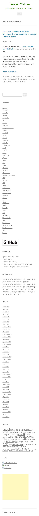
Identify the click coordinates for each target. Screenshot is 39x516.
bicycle (25, 429)
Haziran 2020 (6, 327)
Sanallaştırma (6, 193)
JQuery (4, 158)
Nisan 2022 (5, 312)
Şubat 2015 (5, 379)
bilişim (31, 430)
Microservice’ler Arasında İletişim (12, 289)
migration (17, 439)
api (14, 430)
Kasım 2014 (5, 384)
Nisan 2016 (5, 362)
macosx (29, 437)
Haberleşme (6, 145)
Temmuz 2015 (6, 374)
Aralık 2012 (5, 409)
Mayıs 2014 (5, 397)
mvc (8, 441)
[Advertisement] (15, 487)
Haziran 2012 (6, 412)
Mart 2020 (5, 332)
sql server (17, 444)
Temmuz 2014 (6, 392)
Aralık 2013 (5, 404)
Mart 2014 (5, 402)
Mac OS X (5, 168)
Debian (4, 123)
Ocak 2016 (5, 364)
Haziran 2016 (6, 359)
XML (3, 230)
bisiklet (6, 432)
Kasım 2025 (5, 307)
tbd (8, 446)
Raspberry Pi (6, 190)
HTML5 (4, 150)
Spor (3, 200)
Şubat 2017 (5, 352)
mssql (32, 439)
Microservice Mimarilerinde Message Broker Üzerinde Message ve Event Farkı (19, 34)
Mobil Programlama (8, 175)
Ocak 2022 (5, 319)
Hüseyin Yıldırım (19, 4)
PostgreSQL (6, 185)
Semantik (5, 195)
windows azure (24, 450)
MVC (3, 178)
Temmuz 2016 (6, 357)
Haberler (5, 143)
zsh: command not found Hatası (12, 279)
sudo (4, 446)
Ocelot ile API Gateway (9, 262)
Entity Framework (8, 128)
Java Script (5, 155)
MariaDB (5, 170)
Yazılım (13, 76)
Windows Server (7, 228)
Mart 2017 (5, 349)
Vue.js (4, 220)
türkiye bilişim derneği (8, 449)
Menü (19, 13)
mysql (14, 441)
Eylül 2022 (5, 309)
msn (29, 439)
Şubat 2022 (5, 317)
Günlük (4, 138)
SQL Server (5, 203)
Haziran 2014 (6, 394)
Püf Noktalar (6, 188)
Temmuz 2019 (6, 334)
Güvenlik (5, 140)
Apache (4, 108)
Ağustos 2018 (6, 342)
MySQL (4, 180)
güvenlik (21, 434)
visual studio (22, 448)
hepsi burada (6, 437)
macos (20, 437)
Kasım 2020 (5, 322)
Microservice (6, 76)
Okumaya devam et (10, 71)
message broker (28, 76)
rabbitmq (19, 79)
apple (19, 429)
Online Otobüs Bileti (10, 463)
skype (10, 444)
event (21, 76)
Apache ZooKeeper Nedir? (10, 257)
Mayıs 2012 (5, 414)
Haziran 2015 (6, 377)
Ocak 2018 (5, 347)
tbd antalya (12, 446)
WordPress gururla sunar (9, 512)
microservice (12, 79)
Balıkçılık (5, 113)
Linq (3, 163)
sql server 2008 (30, 444)
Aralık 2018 (5, 339)
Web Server (6, 223)
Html (4, 148)
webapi (5, 450)
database (16, 432)
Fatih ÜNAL (7, 468)
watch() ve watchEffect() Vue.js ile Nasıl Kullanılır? (17, 264)
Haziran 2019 (6, 337)
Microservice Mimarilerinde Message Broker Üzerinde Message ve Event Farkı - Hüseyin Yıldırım (18, 291)
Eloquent (5, 125)
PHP (3, 183)
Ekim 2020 (5, 324)
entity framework (9, 434)
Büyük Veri (5, 118)
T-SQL (4, 205)
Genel (4, 135)
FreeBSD (5, 133)
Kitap (4, 160)
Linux (4, 165)
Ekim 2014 (5, 387)
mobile (24, 439)
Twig (3, 210)
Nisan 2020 (5, 329)
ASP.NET (5, 110)
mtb (4, 441)
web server (13, 450)
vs (30, 449)
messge (4, 79)
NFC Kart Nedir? (7, 259)
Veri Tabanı (5, 215)
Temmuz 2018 (6, 344)
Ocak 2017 (5, 354)
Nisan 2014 (5, 399)
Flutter (4, 130)
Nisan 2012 (5, 417)
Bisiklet (4, 115)
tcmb (17, 446)
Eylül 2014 (5, 389)
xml (32, 451)
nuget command (28, 441)
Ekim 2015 (5, 369)
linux (13, 437)
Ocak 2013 (5, 407)
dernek (29, 432)
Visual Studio (6, 218)
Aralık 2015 (5, 367)
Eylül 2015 (5, 372)
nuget (21, 441)
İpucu (4, 153)
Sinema (4, 198)
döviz (33, 432)
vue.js (34, 449)
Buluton (6, 465)
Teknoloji (5, 208)
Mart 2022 (5, 314)
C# (3, 120)
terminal (22, 446)
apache (7, 429)
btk (11, 432)
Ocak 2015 (5, 382)
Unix (3, 213)
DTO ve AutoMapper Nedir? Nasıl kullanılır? (15, 267)
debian (23, 432)
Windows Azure (7, 225)
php (5, 444)
